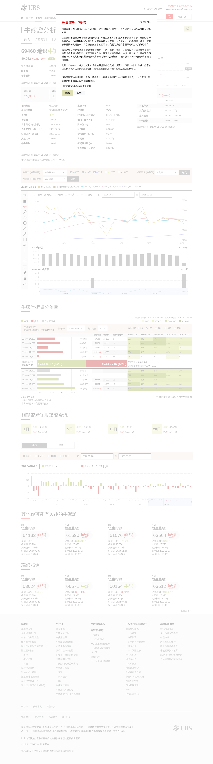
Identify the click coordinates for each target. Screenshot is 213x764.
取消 (79, 93)
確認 (67, 93)
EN (149, 22)
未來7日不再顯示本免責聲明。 (78, 86)
